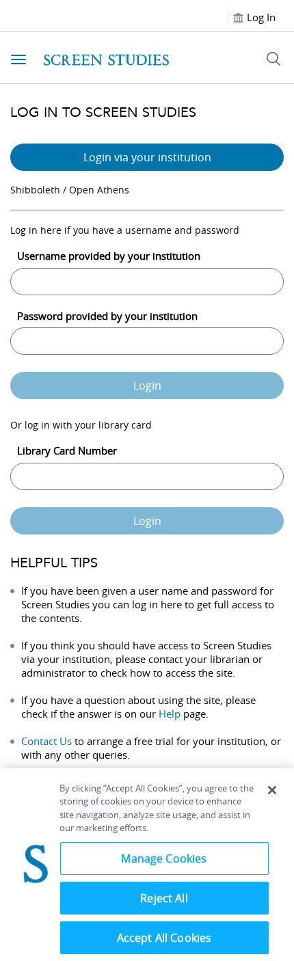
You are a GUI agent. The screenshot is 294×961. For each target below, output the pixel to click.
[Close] (272, 790)
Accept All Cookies (164, 937)
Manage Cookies (163, 858)
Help (170, 713)
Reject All (164, 898)
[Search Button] (273, 59)
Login (147, 385)
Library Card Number (67, 450)
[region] (147, 864)
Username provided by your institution (108, 255)
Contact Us (46, 741)
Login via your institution (147, 157)
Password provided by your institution (107, 316)
